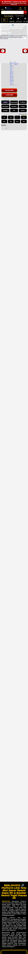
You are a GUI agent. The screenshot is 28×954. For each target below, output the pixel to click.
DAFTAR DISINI (9, 90)
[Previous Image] (3, 51)
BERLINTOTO (6, 901)
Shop (2, 9)
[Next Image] (25, 51)
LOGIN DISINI (9, 95)
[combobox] (12, 12)
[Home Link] (11, 8)
